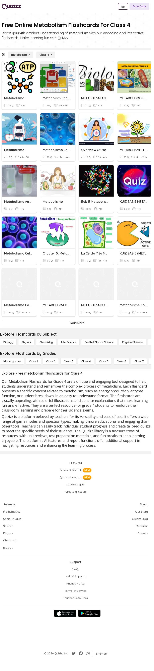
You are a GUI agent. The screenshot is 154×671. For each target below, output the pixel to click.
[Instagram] (88, 653)
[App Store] (65, 613)
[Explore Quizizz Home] (11, 6)
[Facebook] (81, 653)
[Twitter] (74, 653)
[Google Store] (89, 613)
